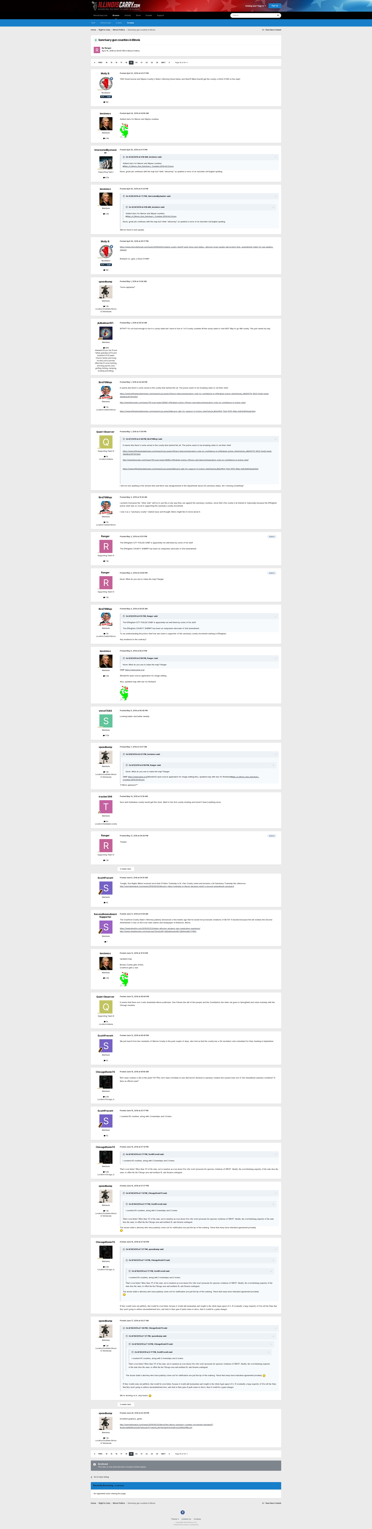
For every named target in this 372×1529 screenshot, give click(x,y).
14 (106, 63)
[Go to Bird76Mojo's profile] (105, 392)
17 (121, 63)
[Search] (278, 15)
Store (138, 15)
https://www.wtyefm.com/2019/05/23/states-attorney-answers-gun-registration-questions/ (160, 928)
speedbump (105, 281)
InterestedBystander (105, 151)
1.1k (106, 407)
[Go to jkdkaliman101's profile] (105, 333)
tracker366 (105, 796)
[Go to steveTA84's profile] (105, 720)
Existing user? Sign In (255, 6)
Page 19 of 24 (181, 63)
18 (126, 63)
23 (152, 63)
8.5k (107, 178)
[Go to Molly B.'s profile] (105, 83)
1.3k (107, 306)
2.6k (107, 138)
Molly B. (105, 73)
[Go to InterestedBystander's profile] (105, 162)
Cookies (197, 1519)
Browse (116, 15)
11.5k (107, 735)
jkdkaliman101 (105, 323)
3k (107, 457)
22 (147, 63)
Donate (149, 15)
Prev (100, 63)
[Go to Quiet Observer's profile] (105, 442)
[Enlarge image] (123, 166)
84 (106, 821)
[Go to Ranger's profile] (97, 50)
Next (163, 63)
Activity (128, 15)
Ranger (108, 48)
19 (131, 63)
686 (107, 348)
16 (116, 63)
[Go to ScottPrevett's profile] (105, 888)
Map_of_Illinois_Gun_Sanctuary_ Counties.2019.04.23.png (149, 166)
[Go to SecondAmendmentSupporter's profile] (105, 927)
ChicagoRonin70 (105, 1071)
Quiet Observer (105, 431)
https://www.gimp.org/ (135, 670)
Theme (174, 1519)
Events (119, 23)
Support (160, 15)
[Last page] (169, 63)
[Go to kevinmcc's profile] (105, 123)
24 (157, 63)
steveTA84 (105, 710)
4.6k (107, 1097)
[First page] (95, 63)
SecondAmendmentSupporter (105, 915)
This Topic (267, 15)
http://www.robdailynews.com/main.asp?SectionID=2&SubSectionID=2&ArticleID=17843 (158, 931)
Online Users (105, 23)
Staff (93, 23)
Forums (130, 23)
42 (106, 903)
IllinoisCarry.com (100, 15)
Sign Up (275, 6)
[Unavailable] (124, 131)
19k (106, 102)
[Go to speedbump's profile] (105, 291)
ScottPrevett (105, 877)
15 (111, 63)
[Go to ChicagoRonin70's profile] (105, 1082)
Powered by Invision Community (186, 1525)
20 (136, 63)
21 (141, 63)
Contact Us (186, 1519)
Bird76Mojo (105, 382)
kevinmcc (105, 113)
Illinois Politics (133, 51)
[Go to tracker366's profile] (105, 806)
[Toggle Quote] (124, 157)
